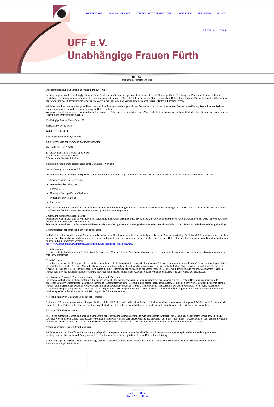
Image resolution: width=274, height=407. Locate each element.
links (222, 30)
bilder (207, 30)
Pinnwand (204, 13)
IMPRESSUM (137, 393)
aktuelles (185, 13)
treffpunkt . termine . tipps (155, 13)
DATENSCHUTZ (137, 396)
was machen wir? (120, 13)
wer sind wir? (95, 13)
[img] (62, 13)
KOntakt (137, 390)
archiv (221, 13)
